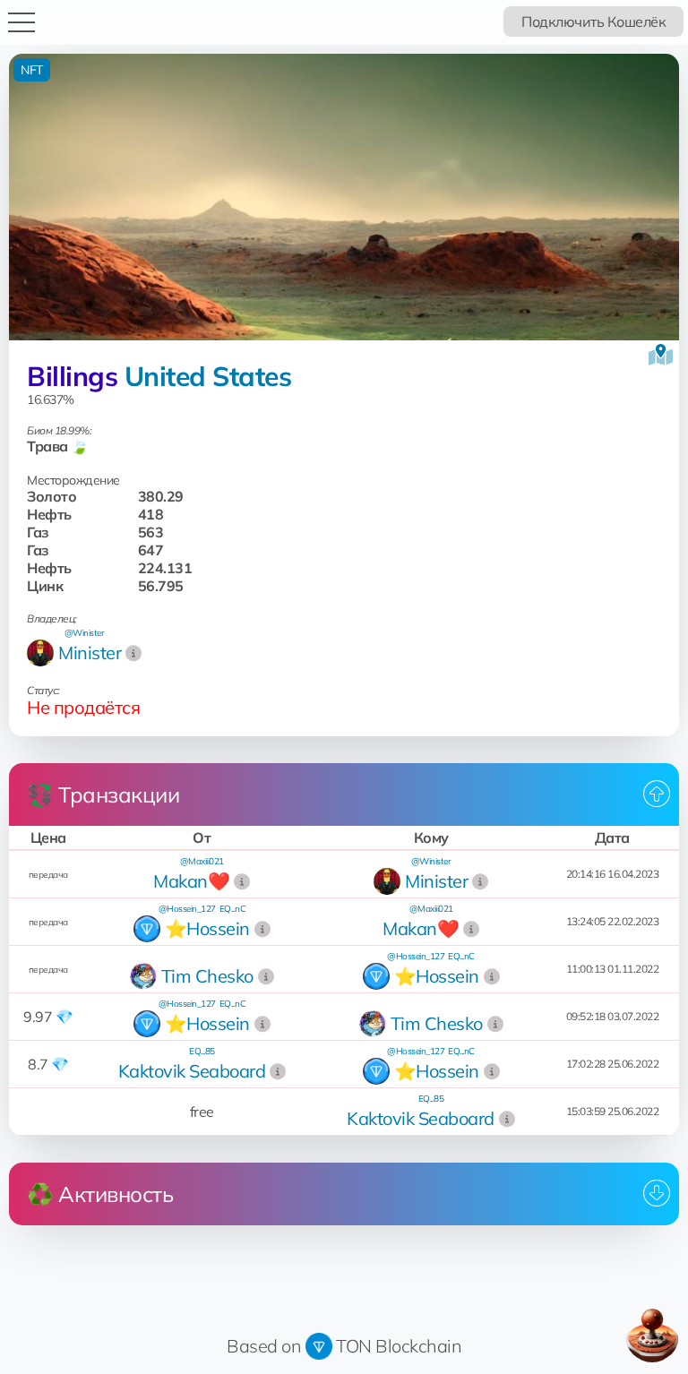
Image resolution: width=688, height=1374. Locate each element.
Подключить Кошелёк (593, 21)
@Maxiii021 (202, 861)
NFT (32, 70)
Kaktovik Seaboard (192, 1071)
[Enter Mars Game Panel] (652, 1335)
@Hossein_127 (187, 909)
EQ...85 (202, 1051)
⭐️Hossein (207, 928)
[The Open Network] (318, 1346)
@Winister (84, 633)
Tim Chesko (207, 976)
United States (208, 376)
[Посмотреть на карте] (661, 354)
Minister (89, 652)
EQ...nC (232, 909)
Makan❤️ (191, 881)
